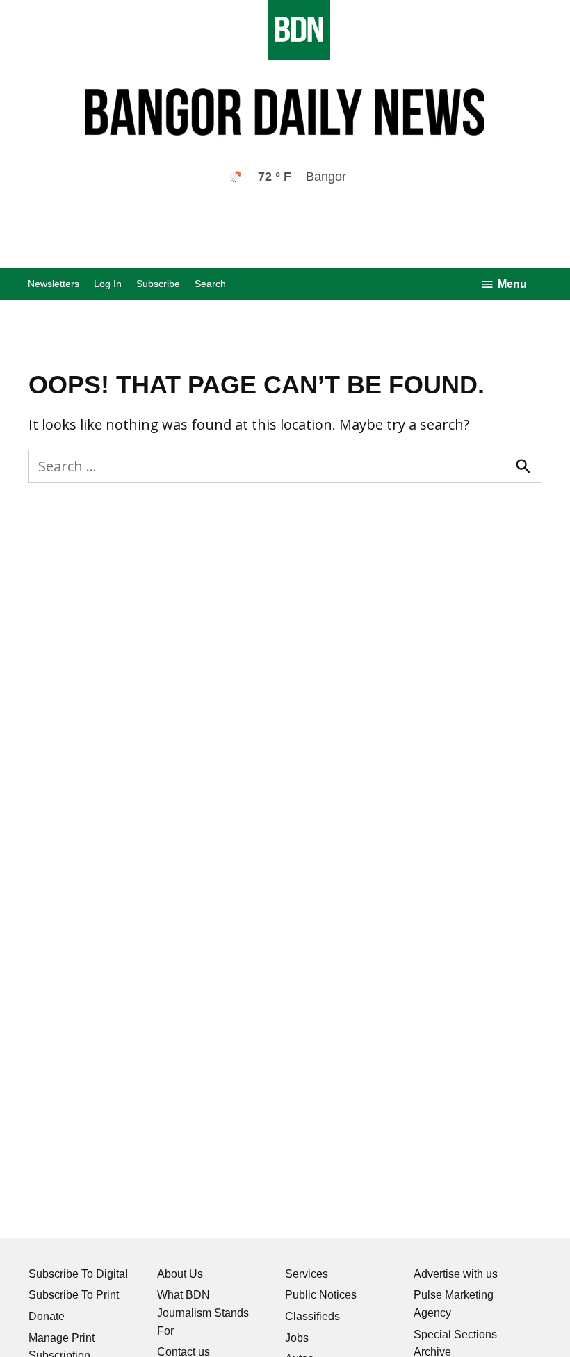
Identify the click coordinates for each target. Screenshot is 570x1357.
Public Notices (321, 1295)
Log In (108, 283)
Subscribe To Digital (78, 1274)
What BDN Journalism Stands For (203, 1312)
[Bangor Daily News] (285, 57)
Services (306, 1274)
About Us (180, 1274)
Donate (46, 1316)
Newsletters (53, 283)
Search (210, 283)
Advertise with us (456, 1274)
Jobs (297, 1338)
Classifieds (312, 1316)
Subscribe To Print (73, 1295)
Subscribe (158, 283)
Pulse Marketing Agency (454, 1304)
